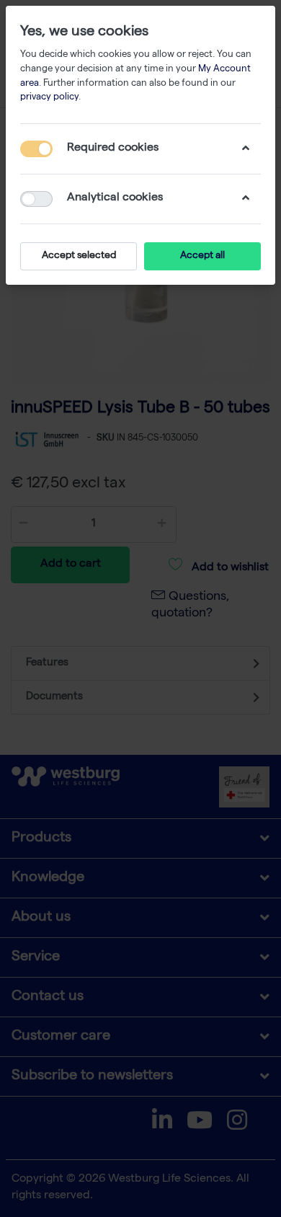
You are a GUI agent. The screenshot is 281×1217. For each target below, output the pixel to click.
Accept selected (79, 256)
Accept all (202, 256)
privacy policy (49, 97)
